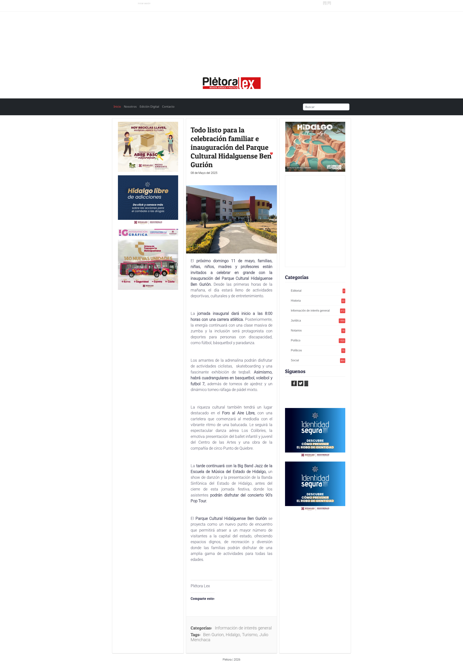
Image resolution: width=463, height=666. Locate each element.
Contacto (168, 107)
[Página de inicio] (231, 82)
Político (318, 340)
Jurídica (318, 320)
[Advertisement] (231, 38)
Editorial (318, 290)
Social (318, 360)
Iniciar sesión (144, 3)
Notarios (318, 330)
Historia (318, 300)
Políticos (318, 350)
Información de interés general (318, 310)
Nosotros (130, 107)
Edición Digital (149, 107)
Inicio (117, 107)
